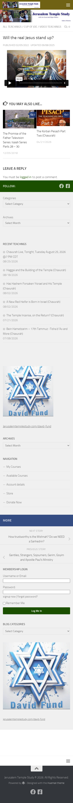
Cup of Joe (30, 26)
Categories (9, 198)
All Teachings (12, 26)
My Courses (13, 466)
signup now (9, 596)
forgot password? (28, 596)
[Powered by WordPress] (23, 783)
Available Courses (17, 475)
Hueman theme (55, 783)
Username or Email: (15, 576)
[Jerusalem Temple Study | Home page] (28, 5)
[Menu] (68, 5)
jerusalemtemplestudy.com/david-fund (24, 719)
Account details (15, 484)
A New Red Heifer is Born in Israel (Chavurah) (33, 302)
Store (9, 493)
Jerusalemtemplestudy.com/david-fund (27, 426)
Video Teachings (50, 26)
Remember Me (15, 603)
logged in (26, 177)
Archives (8, 217)
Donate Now (14, 502)
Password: (9, 587)
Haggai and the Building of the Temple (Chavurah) (36, 270)
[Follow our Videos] (67, 186)
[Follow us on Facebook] (61, 186)
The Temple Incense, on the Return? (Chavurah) (35, 315)
